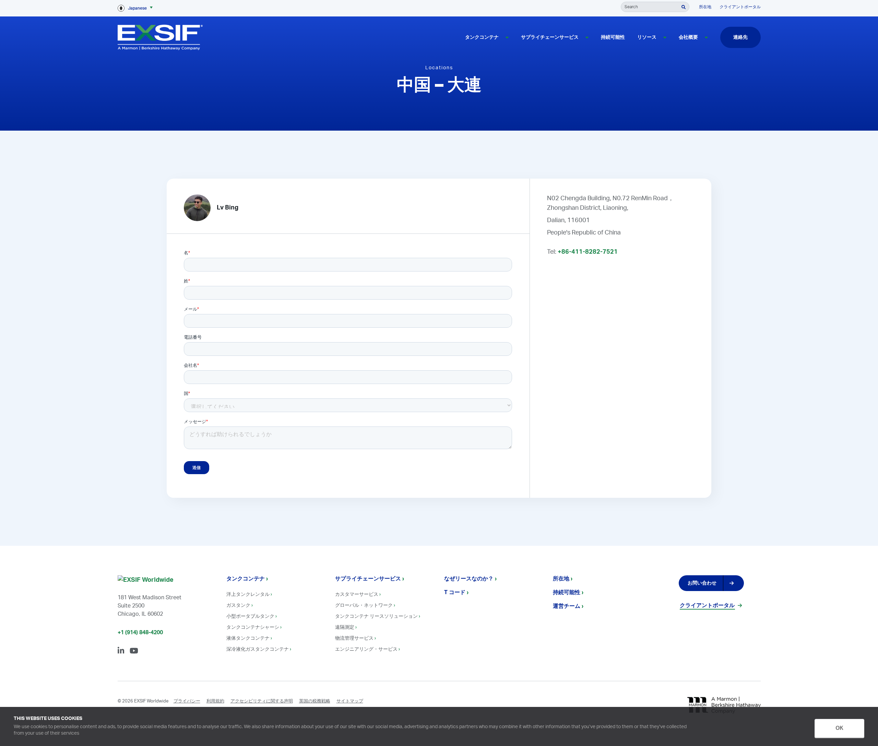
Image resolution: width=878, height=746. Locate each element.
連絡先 (740, 37)
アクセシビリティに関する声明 (261, 701)
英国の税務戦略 (314, 701)
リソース (646, 37)
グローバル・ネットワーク (364, 605)
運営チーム (566, 606)
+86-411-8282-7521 (588, 252)
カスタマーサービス (356, 594)
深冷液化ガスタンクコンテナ (257, 649)
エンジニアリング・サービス (366, 649)
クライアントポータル (740, 7)
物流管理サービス (354, 638)
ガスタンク (238, 605)
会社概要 (688, 37)
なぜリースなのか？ (469, 578)
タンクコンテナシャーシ (252, 627)
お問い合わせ (702, 583)
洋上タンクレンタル (248, 594)
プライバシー (187, 701)
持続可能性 (613, 37)
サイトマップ (349, 701)
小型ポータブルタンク (250, 616)
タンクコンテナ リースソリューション (376, 616)
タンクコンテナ (482, 37)
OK (839, 728)
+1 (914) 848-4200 (140, 632)
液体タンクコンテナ (248, 638)
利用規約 (215, 701)
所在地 (705, 7)
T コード (454, 592)
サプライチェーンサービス (550, 37)
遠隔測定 (344, 627)
